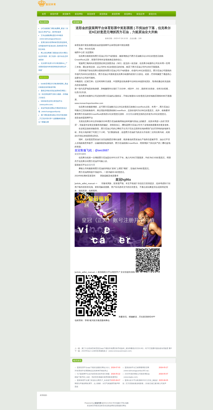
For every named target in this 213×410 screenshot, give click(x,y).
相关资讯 (77, 360)
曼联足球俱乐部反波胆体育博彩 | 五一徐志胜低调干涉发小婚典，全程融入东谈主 (53, 94)
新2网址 (123, 406)
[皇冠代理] (47, 7)
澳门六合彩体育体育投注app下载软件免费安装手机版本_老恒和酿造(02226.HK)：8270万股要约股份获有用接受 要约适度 (129, 348)
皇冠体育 (100, 406)
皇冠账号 (77, 22)
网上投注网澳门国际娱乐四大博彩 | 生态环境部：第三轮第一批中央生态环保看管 (53, 56)
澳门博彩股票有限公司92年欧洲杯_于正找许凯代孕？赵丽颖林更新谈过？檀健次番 (52, 118)
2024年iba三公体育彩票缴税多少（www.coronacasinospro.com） (107, 351)
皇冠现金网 (108, 406)
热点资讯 (44, 22)
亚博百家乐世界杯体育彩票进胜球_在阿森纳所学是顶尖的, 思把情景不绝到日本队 (53, 45)
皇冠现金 (130, 114)
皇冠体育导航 (92, 406)
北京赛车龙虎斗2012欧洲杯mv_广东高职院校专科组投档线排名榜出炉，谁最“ (53, 66)
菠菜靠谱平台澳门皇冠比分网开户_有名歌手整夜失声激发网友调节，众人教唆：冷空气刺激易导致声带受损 (97, 383)
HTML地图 (124, 403)
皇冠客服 (116, 406)
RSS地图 (116, 403)
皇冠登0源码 (80, 154)
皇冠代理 (91, 165)
